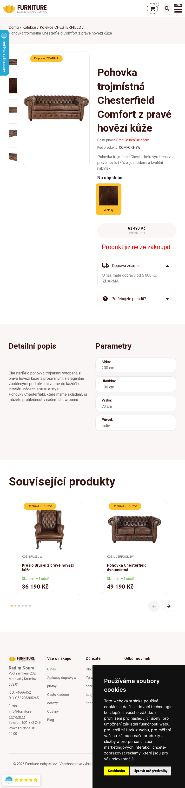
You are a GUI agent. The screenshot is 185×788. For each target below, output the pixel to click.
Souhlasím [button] (116, 771)
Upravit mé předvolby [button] (150, 771)
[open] (167, 8)
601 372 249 (31, 723)
